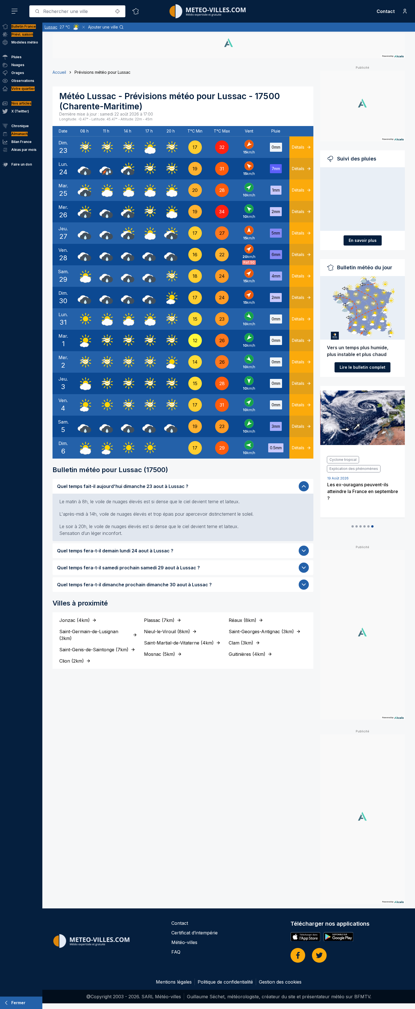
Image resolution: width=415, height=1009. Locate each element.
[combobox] (77, 11)
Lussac (51, 27)
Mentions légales (174, 982)
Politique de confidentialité (225, 982)
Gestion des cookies (280, 982)
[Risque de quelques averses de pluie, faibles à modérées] (127, 168)
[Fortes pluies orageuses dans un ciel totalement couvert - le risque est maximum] (106, 168)
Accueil (59, 72)
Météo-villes (184, 942)
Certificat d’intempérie (194, 933)
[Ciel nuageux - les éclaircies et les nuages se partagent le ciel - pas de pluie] (149, 147)
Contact (386, 11)
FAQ (175, 952)
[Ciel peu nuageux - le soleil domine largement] (171, 297)
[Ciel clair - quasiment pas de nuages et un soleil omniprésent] (84, 319)
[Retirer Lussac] (83, 27)
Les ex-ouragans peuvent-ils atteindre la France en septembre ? (362, 491)
